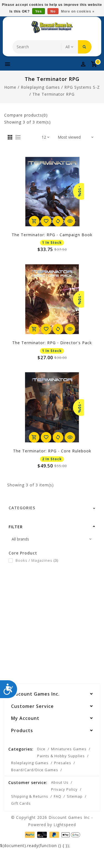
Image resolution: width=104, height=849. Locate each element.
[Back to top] (92, 835)
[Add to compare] (58, 221)
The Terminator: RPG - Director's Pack (52, 342)
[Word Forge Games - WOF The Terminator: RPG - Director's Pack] (52, 299)
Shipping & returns (29, 796)
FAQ (57, 796)
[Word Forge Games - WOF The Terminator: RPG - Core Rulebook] (52, 407)
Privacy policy (64, 789)
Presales (62, 762)
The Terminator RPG (53, 94)
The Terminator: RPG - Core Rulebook (52, 451)
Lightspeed (65, 824)
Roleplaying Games (40, 87)
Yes (38, 11)
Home (10, 87)
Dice (41, 748)
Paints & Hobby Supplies (61, 755)
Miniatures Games (69, 748)
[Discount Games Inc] (52, 27)
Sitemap (75, 796)
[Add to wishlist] (46, 221)
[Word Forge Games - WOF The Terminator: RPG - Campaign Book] (52, 191)
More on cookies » (78, 11)
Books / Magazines (37, 560)
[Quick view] (70, 221)
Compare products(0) (26, 115)
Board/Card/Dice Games (34, 769)
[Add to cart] (34, 221)
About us (60, 782)
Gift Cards (21, 803)
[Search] (85, 47)
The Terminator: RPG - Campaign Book (52, 234)
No (52, 11)
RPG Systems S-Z (82, 87)
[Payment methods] (29, 834)
